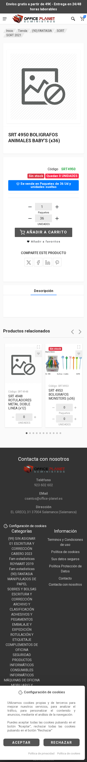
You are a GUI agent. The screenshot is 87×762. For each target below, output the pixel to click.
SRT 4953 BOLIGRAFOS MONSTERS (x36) (62, 394)
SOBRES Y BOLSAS (21, 589)
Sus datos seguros (65, 559)
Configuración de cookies (27, 526)
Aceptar (21, 743)
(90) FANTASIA (42, 30)
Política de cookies (68, 753)
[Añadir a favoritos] (38, 353)
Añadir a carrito (47, 232)
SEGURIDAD (22, 655)
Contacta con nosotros (65, 585)
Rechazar (61, 743)
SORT (60, 30)
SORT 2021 (13, 35)
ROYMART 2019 (22, 564)
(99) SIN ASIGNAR (21, 539)
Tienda (22, 30)
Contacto (65, 578)
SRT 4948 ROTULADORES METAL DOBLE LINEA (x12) (19, 402)
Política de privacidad (41, 753)
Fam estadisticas (22, 559)
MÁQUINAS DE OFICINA (22, 680)
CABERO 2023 (21, 554)
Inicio (9, 30)
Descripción (43, 291)
